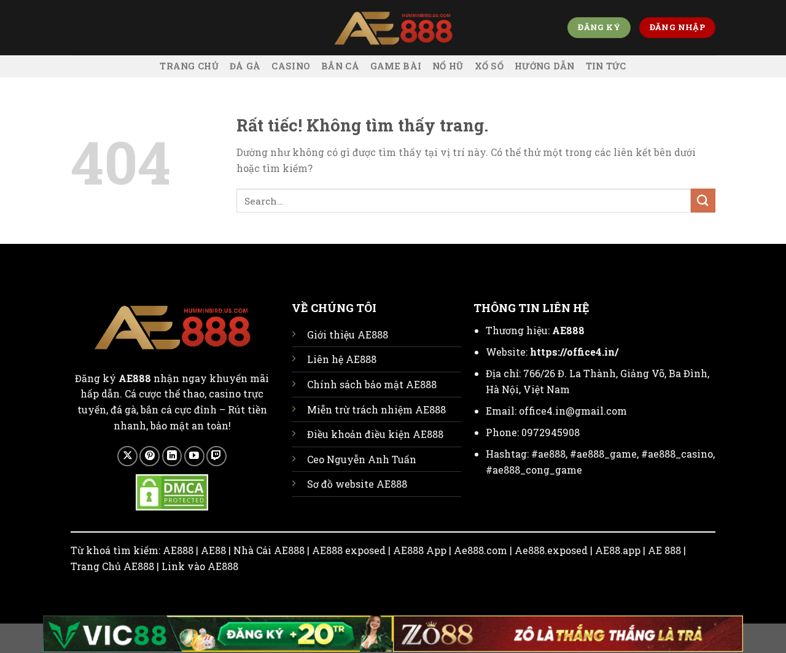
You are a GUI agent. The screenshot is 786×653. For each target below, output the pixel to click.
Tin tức (606, 66)
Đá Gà (245, 66)
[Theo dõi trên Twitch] (216, 456)
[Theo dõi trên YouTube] (194, 456)
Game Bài (395, 66)
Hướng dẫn (545, 66)
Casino (290, 66)
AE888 (568, 330)
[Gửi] (703, 201)
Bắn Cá (340, 66)
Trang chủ (189, 66)
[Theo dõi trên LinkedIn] (172, 456)
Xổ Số (489, 66)
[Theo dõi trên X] (127, 456)
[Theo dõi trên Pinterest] (149, 456)
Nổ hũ (447, 66)
